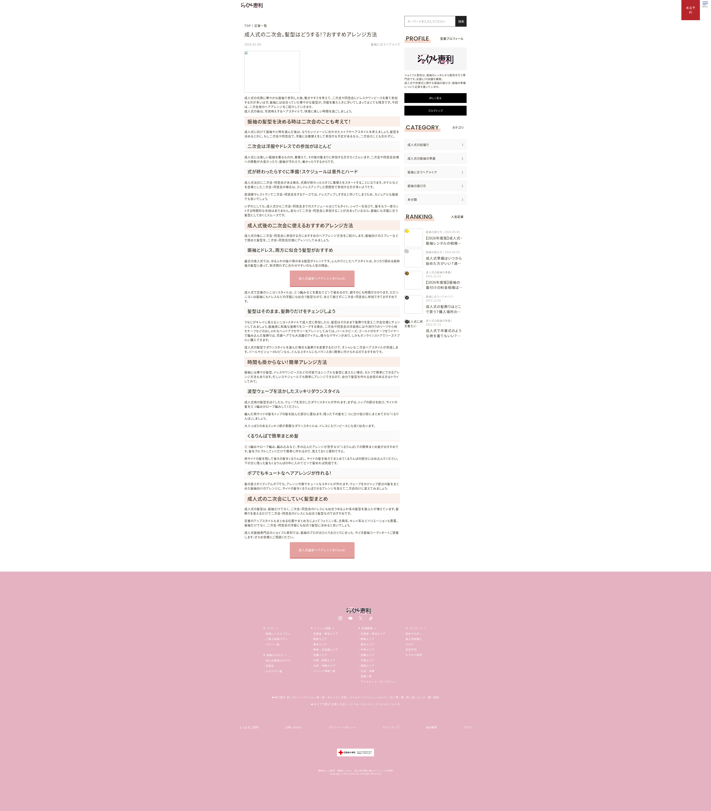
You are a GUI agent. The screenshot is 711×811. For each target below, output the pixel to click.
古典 (334, 704)
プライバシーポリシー (342, 727)
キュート (367, 704)
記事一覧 (260, 25)
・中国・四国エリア (323, 660)
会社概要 (431, 727)
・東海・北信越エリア (324, 649)
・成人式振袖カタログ (277, 660)
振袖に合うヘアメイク (422, 172)
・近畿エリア (319, 654)
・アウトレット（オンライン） (377, 681)
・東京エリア (319, 644)
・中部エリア (366, 649)
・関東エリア (319, 639)
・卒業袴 (268, 665)
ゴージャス (382, 704)
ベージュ (368, 697)
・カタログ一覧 (272, 671)
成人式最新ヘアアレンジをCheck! (322, 278)
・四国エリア (366, 665)
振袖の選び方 (417, 185)
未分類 (412, 199)
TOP (247, 25)
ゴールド (354, 697)
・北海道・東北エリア (324, 633)
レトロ (396, 704)
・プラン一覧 (271, 644)
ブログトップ (435, 110)
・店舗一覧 (365, 676)
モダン (344, 704)
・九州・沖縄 (366, 671)
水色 (344, 697)
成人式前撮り (413, 639)
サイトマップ (391, 727)
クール (355, 704)
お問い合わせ (293, 727)
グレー (296, 697)
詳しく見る (435, 98)
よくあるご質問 (249, 727)
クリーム (308, 697)
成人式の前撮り (418, 144)
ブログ (409, 644)
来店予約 (411, 649)
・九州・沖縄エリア (323, 665)
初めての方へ (413, 633)
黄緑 (436, 697)
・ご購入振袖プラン (275, 639)
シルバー (382, 697)
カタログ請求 (413, 654)
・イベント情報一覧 (323, 671)
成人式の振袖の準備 (421, 158)
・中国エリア (366, 660)
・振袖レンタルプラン (277, 633)
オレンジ (332, 697)
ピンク (421, 697)
